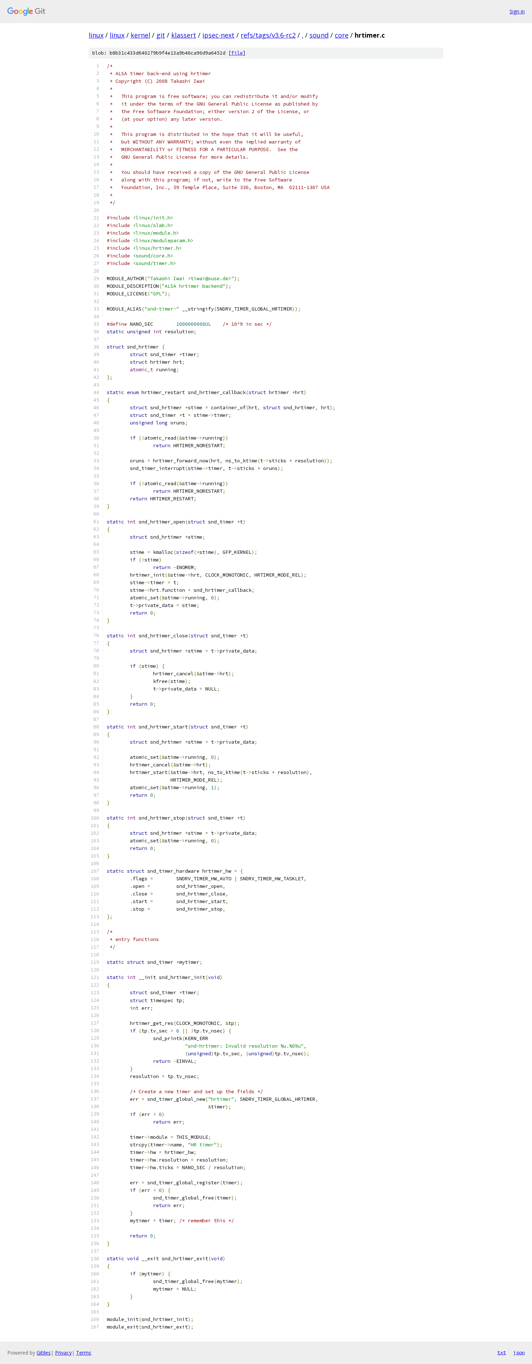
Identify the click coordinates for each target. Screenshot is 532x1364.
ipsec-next (218, 35)
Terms (83, 1352)
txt (501, 1352)
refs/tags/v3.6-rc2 (268, 35)
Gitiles (44, 1352)
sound (319, 35)
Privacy (63, 1352)
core (342, 35)
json (519, 1352)
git (160, 35)
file (237, 53)
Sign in (517, 11)
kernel (140, 35)
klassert (183, 35)
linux (96, 35)
